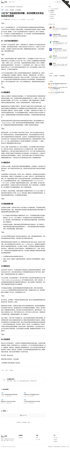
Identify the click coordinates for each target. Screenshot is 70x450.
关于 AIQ (55, 437)
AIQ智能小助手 (10, 379)
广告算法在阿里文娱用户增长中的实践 (32, 401)
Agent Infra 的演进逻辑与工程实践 (57, 92)
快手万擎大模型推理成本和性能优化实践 (58, 83)
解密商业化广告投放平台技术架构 (8, 401)
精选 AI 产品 (11, 2)
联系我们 (55, 441)
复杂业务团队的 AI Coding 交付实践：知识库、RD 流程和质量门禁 (58, 88)
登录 (67, 1)
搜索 (37, 437)
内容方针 (55, 439)
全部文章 (20, 437)
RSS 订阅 (38, 439)
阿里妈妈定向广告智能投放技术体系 (31, 394)
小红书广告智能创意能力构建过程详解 (9, 394)
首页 (2, 6)
